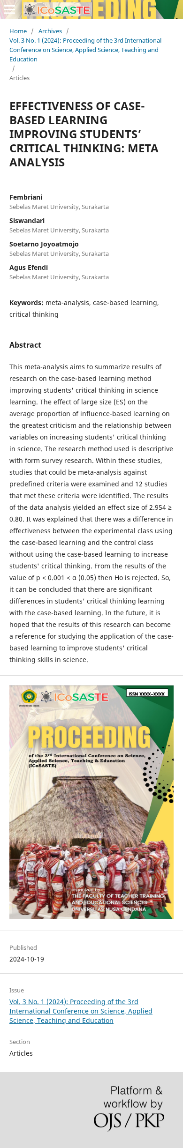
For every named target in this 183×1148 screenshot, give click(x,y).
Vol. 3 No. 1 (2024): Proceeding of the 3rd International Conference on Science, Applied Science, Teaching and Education (85, 49)
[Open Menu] (9, 9)
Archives (50, 31)
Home (18, 31)
